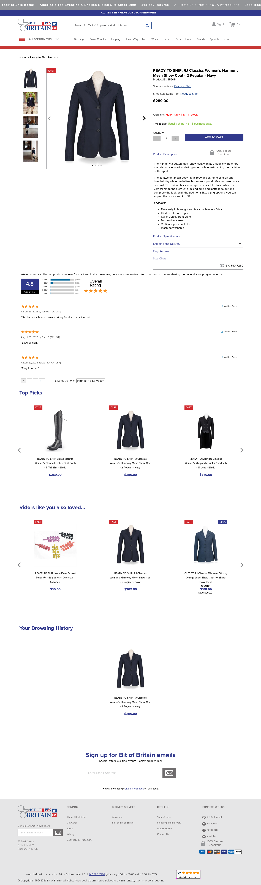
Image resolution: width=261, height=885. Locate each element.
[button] (198, 258)
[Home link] (22, 57)
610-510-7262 (234, 265)
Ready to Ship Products (44, 57)
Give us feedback (134, 789)
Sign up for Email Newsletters (34, 826)
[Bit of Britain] (45, 26)
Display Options (65, 380)
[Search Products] (147, 25)
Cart (239, 24)
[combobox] (112, 25)
